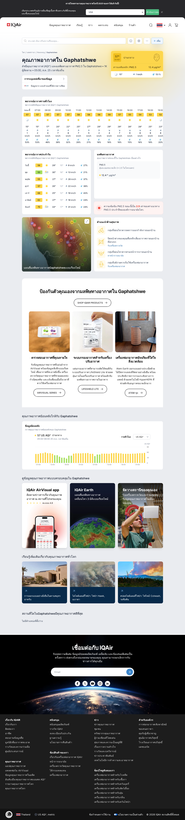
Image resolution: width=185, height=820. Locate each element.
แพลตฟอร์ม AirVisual (16, 770)
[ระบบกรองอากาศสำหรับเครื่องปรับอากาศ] (92, 331)
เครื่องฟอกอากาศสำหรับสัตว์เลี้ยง (111, 788)
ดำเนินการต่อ (153, 12)
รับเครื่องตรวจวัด (115, 245)
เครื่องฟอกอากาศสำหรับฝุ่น (108, 792)
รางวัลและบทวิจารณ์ (105, 751)
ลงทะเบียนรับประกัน (60, 733)
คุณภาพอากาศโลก (15, 788)
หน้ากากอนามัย (58, 761)
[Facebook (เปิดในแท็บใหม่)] (77, 683)
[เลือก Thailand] (161, 25)
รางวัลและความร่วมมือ (17, 746)
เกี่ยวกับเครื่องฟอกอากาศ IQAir (66, 757)
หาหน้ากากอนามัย (115, 255)
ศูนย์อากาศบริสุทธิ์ (148, 737)
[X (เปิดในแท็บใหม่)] (85, 683)
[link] (151, 25)
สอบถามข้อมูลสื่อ (14, 737)
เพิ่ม (159, 40)
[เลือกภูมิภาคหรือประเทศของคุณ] (161, 25)
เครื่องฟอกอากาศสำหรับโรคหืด (110, 774)
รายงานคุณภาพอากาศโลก (19, 783)
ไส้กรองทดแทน (58, 770)
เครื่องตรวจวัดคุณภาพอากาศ (65, 766)
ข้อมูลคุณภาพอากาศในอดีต (20, 774)
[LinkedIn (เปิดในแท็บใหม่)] (107, 683)
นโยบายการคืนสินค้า (61, 742)
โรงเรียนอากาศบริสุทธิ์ (151, 742)
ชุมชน (97, 728)
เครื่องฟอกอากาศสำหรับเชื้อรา (110, 779)
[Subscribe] (129, 672)
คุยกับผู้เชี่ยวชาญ (147, 733)
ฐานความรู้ (55, 737)
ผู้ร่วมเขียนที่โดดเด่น (104, 737)
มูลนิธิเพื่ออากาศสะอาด (17, 742)
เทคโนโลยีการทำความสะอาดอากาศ (113, 760)
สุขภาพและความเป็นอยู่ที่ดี (108, 742)
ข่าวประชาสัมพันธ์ (104, 755)
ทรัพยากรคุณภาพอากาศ (107, 733)
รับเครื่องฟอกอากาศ (116, 266)
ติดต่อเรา (10, 728)
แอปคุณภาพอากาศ (15, 766)
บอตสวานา (31, 52)
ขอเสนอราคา (146, 728)
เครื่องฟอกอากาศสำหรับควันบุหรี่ (111, 783)
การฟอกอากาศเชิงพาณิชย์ (153, 724)
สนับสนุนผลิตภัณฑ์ (59, 724)
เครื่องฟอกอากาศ (59, 774)
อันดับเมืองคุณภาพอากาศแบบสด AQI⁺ (25, 779)
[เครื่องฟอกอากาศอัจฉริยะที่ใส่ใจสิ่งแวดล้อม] (135, 331)
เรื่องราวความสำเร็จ (104, 746)
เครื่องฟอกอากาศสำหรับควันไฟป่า (112, 801)
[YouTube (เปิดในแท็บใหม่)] (92, 683)
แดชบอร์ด (144, 746)
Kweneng (41, 52)
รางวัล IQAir (56, 728)
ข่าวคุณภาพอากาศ (104, 724)
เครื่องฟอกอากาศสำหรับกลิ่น (109, 797)
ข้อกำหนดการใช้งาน (99, 814)
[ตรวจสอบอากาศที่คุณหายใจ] (49, 331)
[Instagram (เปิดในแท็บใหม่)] (100, 683)
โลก (23, 52)
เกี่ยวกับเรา (11, 724)
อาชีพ (8, 733)
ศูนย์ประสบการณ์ (14, 751)
